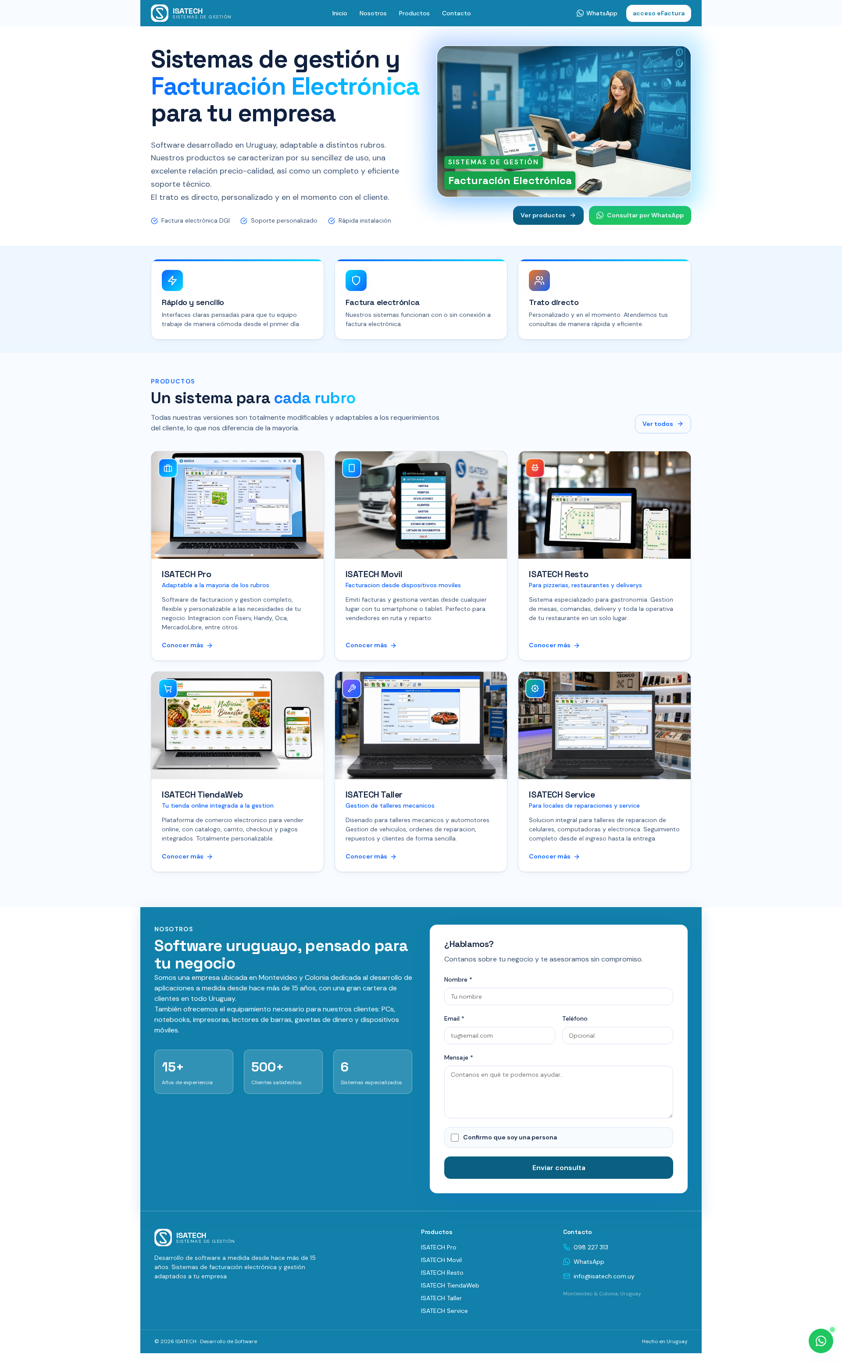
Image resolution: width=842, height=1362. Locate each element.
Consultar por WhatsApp (645, 215)
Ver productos (543, 215)
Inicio (339, 13)
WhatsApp (589, 1262)
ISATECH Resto (442, 1273)
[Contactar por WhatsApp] (821, 1341)
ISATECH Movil (441, 1260)
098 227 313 (591, 1247)
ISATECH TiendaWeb (450, 1285)
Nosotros (373, 13)
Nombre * (458, 979)
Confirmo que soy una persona (510, 1137)
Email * (454, 1018)
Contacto (456, 13)
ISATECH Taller (441, 1298)
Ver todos (657, 424)
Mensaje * (458, 1057)
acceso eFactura (659, 13)
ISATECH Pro (439, 1247)
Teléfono (575, 1018)
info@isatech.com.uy (604, 1276)
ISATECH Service (444, 1311)
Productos (414, 13)
